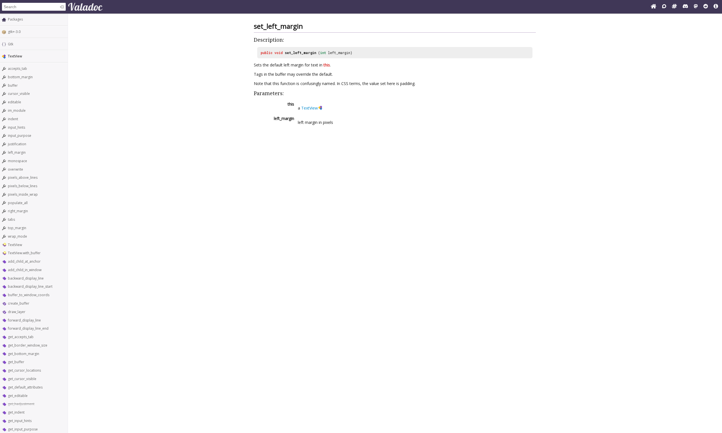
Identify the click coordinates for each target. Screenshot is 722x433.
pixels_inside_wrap (23, 194)
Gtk (10, 44)
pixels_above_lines (23, 177)
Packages (15, 19)
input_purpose (19, 135)
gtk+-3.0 (14, 31)
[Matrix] (674, 7)
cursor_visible (19, 93)
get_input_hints (20, 420)
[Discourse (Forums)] (664, 7)
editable (14, 102)
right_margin (18, 211)
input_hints (16, 127)
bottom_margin (20, 77)
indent (13, 119)
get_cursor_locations (24, 370)
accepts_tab (17, 68)
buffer (13, 85)
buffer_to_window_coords (28, 295)
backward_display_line (26, 278)
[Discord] (685, 7)
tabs (11, 219)
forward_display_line (24, 320)
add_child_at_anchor (24, 261)
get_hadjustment (21, 403)
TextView (15, 244)
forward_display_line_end (28, 328)
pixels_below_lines (22, 186)
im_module (17, 110)
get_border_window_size (27, 345)
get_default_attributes (25, 387)
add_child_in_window (24, 269)
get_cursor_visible (22, 378)
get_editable (18, 395)
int (323, 52)
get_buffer (16, 362)
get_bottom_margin (23, 353)
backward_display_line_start (30, 286)
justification (17, 144)
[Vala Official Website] (653, 7)
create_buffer (18, 303)
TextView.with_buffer (24, 253)
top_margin (17, 228)
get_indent (16, 412)
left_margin (17, 152)
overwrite (15, 169)
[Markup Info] (715, 7)
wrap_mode (17, 236)
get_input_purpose (23, 429)
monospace (17, 161)
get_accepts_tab (21, 336)
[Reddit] (705, 7)
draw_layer (16, 311)
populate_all (18, 202)
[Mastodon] (696, 7)
